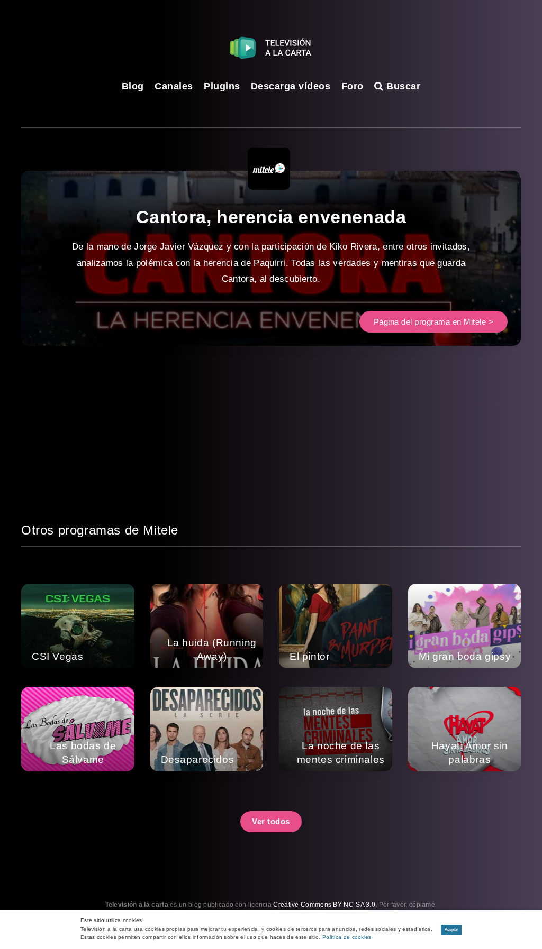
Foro (352, 86)
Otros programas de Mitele (99, 530)
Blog (133, 86)
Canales (174, 86)
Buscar (402, 86)
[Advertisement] (271, 446)
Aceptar (451, 929)
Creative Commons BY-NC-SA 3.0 (324, 904)
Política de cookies (347, 937)
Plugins (222, 86)
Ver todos (271, 821)
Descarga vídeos (291, 86)
